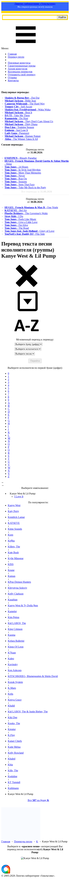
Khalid (11, 705)
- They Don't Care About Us (29, 121)
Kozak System (15, 682)
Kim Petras (13, 617)
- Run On (16, 178)
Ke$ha (11, 540)
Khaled (11, 758)
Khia (10, 764)
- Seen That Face (20, 184)
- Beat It (18, 112)
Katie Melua (14, 747)
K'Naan (12, 652)
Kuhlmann (13, 788)
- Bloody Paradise (21, 158)
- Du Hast (16, 118)
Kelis (10, 693)
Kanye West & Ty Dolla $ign (23, 605)
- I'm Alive (16, 225)
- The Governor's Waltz (26, 213)
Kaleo (11, 658)
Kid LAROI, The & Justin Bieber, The (28, 711)
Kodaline (12, 776)
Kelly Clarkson (15, 593)
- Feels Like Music (20, 219)
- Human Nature (23, 136)
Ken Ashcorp (14, 670)
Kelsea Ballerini (16, 640)
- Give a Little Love (21, 222)
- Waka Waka (27, 109)
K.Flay (11, 735)
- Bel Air (16, 210)
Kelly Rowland (16, 752)
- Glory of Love (29, 231)
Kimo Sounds (15, 528)
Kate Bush (13, 552)
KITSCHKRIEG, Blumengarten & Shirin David (33, 676)
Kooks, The (14, 723)
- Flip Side (25, 234)
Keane (11, 570)
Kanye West (14, 505)
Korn (10, 534)
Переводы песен (23, 841)
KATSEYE (14, 523)
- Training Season (19, 127)
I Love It (18, 496)
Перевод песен (16, 56)
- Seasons (16, 181)
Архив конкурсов (17, 68)
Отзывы (12, 77)
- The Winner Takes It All (21, 139)
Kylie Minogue (15, 558)
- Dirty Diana (21, 124)
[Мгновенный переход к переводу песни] (26, 311)
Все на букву (38, 800)
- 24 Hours (16, 166)
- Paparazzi (17, 133)
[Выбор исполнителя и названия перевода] (26, 286)
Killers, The (14, 546)
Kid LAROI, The (17, 623)
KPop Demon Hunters (19, 582)
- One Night (31, 207)
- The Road (17, 228)
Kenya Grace (14, 699)
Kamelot (12, 611)
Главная (12, 54)
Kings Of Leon (15, 646)
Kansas (11, 576)
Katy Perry (13, 511)
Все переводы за (36, 191)
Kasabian (12, 599)
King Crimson (15, 629)
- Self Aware (18, 106)
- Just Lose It (16, 130)
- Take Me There (17, 115)
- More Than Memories (23, 172)
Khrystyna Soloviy (17, 587)
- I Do (14, 216)
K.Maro (12, 688)
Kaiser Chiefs (15, 741)
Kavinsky (13, 664)
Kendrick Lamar (16, 517)
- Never (15, 175)
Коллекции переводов (20, 71)
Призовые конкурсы (19, 62)
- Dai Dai (22, 97)
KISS (11, 564)
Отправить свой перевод (21, 74)
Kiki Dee (12, 717)
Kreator (12, 729)
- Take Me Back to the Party (25, 187)
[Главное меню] (25, 45)
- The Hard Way (25, 103)
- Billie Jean (20, 100)
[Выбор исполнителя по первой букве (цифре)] (26, 336)
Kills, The (13, 770)
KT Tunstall (14, 782)
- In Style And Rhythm (23, 169)
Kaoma (11, 635)
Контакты (13, 80)
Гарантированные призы (21, 65)
